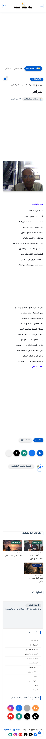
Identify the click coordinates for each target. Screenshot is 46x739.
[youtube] (10, 716)
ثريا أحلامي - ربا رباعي (13, 68)
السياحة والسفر (32, 654)
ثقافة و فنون (33, 668)
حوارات (36, 677)
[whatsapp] (19, 716)
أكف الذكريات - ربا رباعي (35, 580)
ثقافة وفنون (37, 79)
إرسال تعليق (33, 605)
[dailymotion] (27, 708)
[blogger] (35, 708)
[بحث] (4, 6)
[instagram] (10, 708)
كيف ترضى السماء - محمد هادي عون (35, 557)
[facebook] (19, 708)
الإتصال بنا (34, 645)
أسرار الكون (34, 641)
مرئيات (36, 685)
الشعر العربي (33, 659)
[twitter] (27, 716)
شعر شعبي (34, 681)
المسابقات (34, 663)
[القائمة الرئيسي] (41, 6)
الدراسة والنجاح (32, 650)
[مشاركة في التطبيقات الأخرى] (9, 453)
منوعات (35, 690)
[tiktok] (35, 716)
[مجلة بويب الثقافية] (23, 6)
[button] (32, 453)
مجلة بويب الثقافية (31, 99)
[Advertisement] (23, 40)
